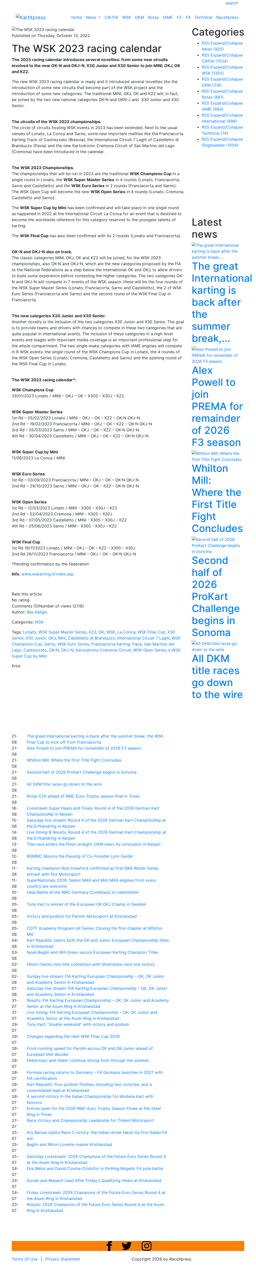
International (219, 121)
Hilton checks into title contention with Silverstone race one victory (91, 964)
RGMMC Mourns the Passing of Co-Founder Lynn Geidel (80, 856)
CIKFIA (215, 61)
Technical (203, 17)
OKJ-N (67, 650)
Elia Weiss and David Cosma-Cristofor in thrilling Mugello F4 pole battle (95, 1168)
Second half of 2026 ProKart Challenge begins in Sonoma (81, 772)
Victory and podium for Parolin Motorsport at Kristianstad (82, 916)
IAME (168, 17)
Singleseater (220, 145)
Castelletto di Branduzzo (91, 638)
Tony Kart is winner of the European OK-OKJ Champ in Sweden (86, 904)
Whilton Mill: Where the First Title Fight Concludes (74, 760)
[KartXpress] (31, 17)
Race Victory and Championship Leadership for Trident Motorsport (90, 1120)
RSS (205, 43)
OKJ (52, 638)
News (92, 17)
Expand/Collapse (226, 43)
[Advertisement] (133, 700)
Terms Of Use (25, 1258)
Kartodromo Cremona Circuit (103, 650)
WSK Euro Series (73, 644)
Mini (62, 638)
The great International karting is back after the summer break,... (222, 302)
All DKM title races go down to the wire (64, 784)
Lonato (29, 632)
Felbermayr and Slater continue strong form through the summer (88, 1060)
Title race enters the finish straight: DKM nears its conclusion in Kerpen (93, 844)
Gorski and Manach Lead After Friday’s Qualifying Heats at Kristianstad (94, 1180)
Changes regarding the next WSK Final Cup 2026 (73, 1036)
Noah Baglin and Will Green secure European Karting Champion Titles (92, 952)
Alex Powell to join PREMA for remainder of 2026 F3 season (84, 748)
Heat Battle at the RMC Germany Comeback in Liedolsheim (83, 892)
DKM (139, 17)
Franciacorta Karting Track (116, 644)
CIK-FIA (111, 17)
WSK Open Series (149, 650)
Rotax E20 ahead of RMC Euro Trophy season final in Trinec (83, 796)
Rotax (153, 17)
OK (101, 632)
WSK (126, 17)
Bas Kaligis (37, 611)
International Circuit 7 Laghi (143, 638)
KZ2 (92, 632)
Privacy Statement (62, 1258)
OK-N (54, 650)
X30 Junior (36, 638)
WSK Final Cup (151, 632)
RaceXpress (227, 17)
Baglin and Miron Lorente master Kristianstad (69, 1144)
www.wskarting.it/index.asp (48, 573)
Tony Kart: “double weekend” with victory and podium (78, 1024)
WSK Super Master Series (62, 632)
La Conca (126, 632)
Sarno (49, 644)
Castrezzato (35, 650)
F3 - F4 (183, 17)
